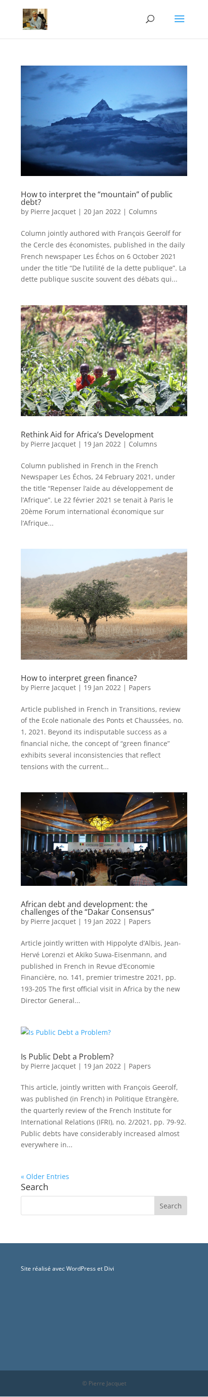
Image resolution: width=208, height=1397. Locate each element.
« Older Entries (45, 1176)
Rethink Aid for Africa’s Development (87, 434)
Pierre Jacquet (53, 211)
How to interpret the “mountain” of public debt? (97, 198)
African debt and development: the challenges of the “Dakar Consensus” (87, 908)
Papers (140, 687)
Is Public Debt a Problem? (67, 1056)
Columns (143, 211)
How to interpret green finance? (79, 678)
